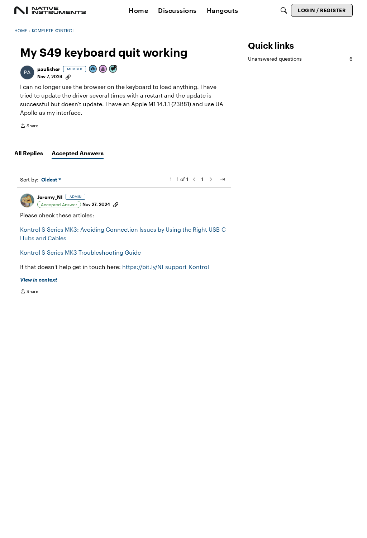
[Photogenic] (93, 69)
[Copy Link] (68, 76)
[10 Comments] (113, 69)
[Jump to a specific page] (222, 179)
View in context (38, 280)
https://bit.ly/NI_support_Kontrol (165, 266)
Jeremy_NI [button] (50, 197)
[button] (27, 72)
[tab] (28, 153)
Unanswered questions (300, 59)
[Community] (50, 10)
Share (29, 126)
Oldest (49, 179)
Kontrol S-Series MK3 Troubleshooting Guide (80, 252)
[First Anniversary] (103, 69)
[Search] (283, 10)
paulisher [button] (48, 69)
